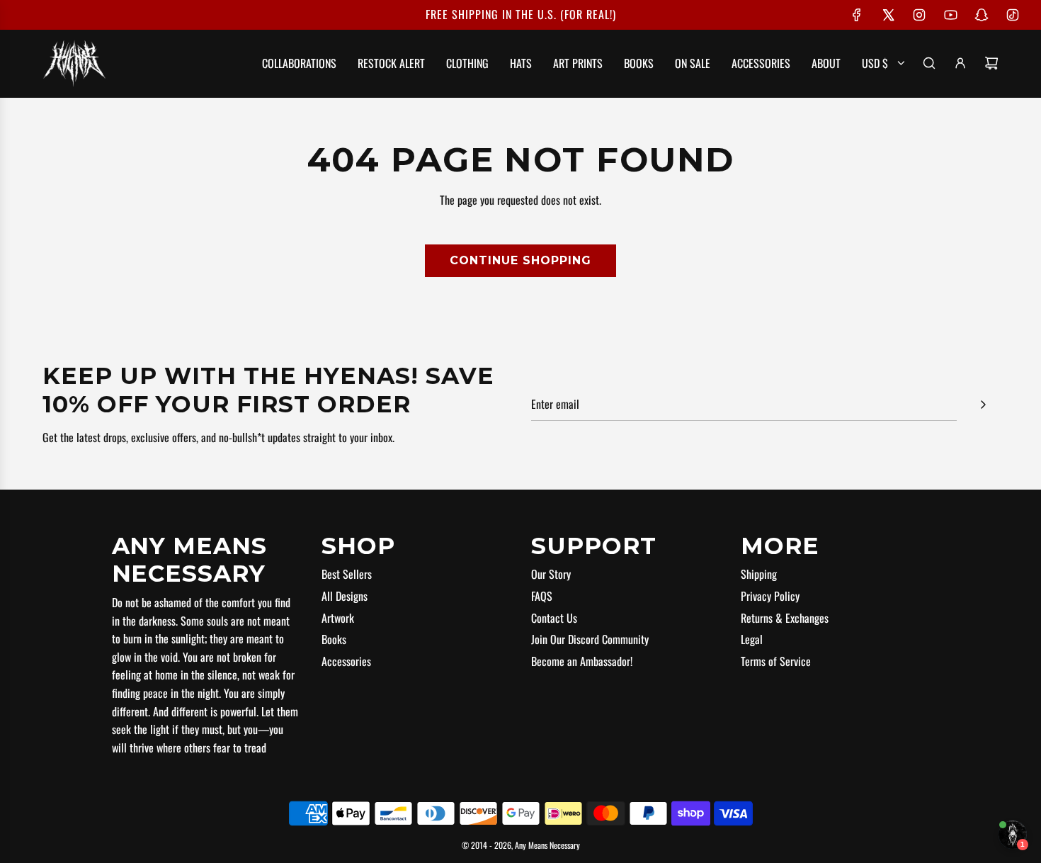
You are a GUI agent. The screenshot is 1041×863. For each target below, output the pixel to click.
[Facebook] (856, 15)
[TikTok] (1012, 15)
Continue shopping (520, 260)
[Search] (929, 63)
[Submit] (983, 404)
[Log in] (960, 63)
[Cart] (991, 63)
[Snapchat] (981, 15)
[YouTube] (950, 15)
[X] (888, 15)
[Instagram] (919, 15)
